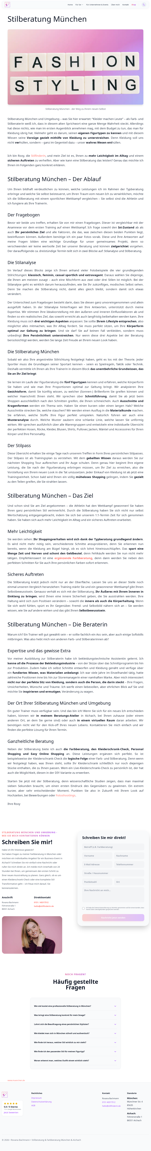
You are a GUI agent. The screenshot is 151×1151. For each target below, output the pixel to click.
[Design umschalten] (144, 4)
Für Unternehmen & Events (97, 4)
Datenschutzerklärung (41, 1101)
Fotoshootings (65, 795)
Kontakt (125, 4)
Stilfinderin (38, 156)
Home (70, 4)
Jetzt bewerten (11, 1112)
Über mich (115, 4)
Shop (134, 4)
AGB (33, 1105)
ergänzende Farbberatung (73, 558)
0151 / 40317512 (41, 902)
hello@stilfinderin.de (44, 906)
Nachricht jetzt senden (113, 917)
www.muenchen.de (16, 1080)
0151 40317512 (108, 1102)
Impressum (36, 1098)
